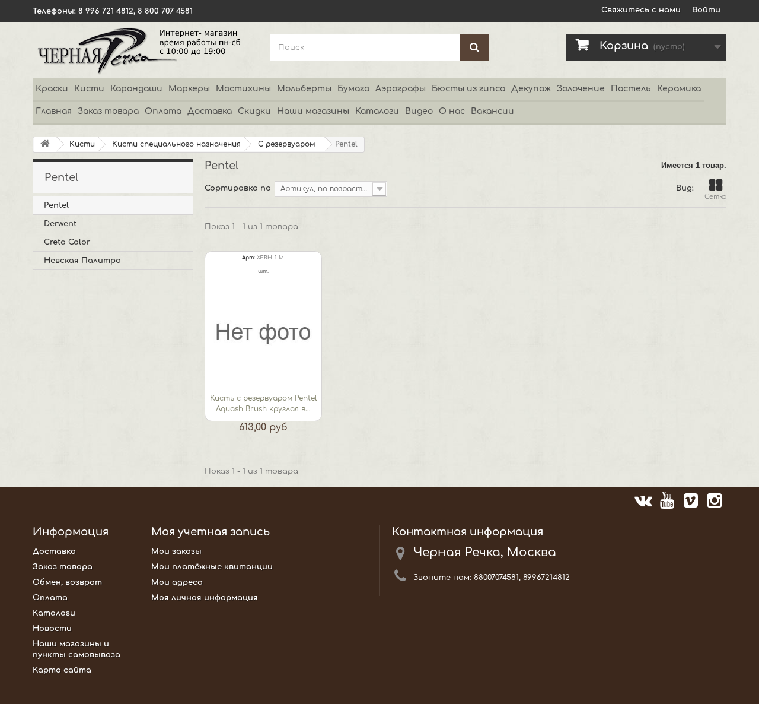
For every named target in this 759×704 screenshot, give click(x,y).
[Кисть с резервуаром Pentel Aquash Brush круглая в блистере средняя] (263, 333)
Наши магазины (313, 111)
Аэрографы (400, 88)
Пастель (631, 88)
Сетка (715, 197)
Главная (54, 111)
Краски (52, 88)
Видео (419, 111)
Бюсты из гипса (468, 88)
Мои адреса (177, 582)
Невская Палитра (82, 260)
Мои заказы (176, 551)
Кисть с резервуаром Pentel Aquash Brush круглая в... (263, 403)
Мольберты (304, 88)
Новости (52, 628)
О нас (452, 111)
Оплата (163, 111)
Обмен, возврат (67, 582)
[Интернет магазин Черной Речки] (142, 50)
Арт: (248, 258)
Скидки (254, 111)
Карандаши (136, 88)
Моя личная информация (204, 598)
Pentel (56, 205)
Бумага (353, 88)
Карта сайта (62, 670)
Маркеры (189, 88)
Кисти (89, 88)
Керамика (679, 88)
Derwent (60, 224)
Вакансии (492, 111)
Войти (706, 10)
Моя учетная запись (210, 532)
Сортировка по (238, 188)
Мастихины (243, 88)
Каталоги (377, 111)
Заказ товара (108, 111)
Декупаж (531, 88)
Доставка (209, 111)
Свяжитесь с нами (641, 10)
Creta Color (67, 242)
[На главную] (45, 144)
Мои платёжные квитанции (212, 567)
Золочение (581, 88)
